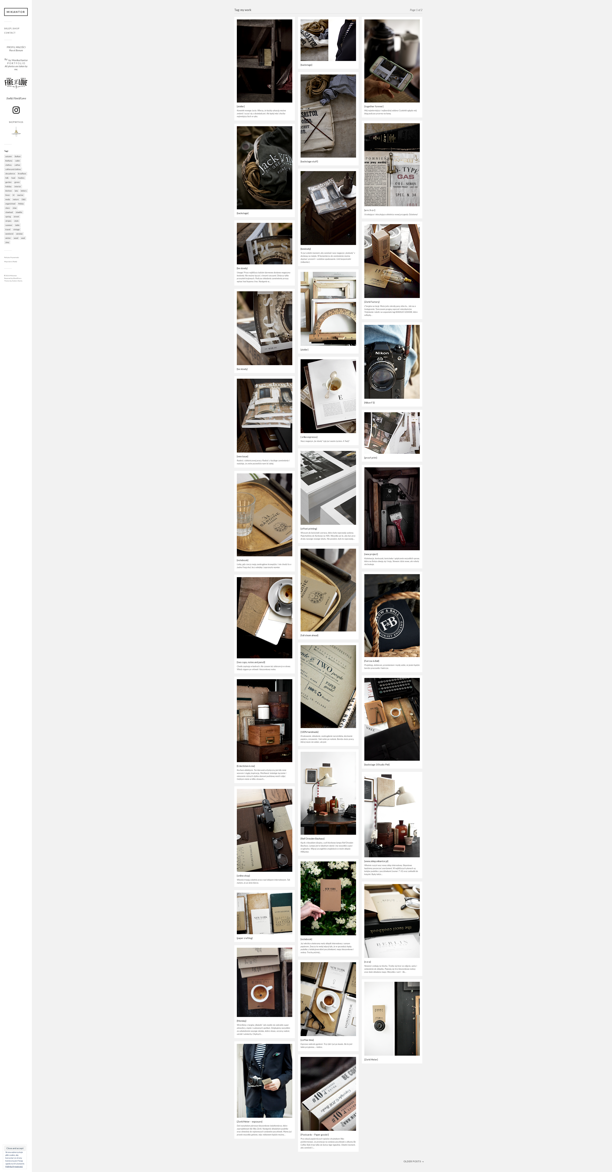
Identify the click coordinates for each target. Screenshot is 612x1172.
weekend (9, 234)
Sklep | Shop (11, 28)
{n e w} (367, 961)
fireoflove (22, 174)
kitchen (8, 191)
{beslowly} (306, 249)
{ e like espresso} (309, 437)
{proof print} (370, 457)
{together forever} (373, 106)
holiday (8, 186)
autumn (8, 156)
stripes (8, 221)
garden (8, 182)
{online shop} (243, 875)
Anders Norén (17, 281)
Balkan (18, 156)
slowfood (9, 212)
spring (8, 217)
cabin (17, 161)
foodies (21, 178)
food (13, 178)
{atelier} (241, 106)
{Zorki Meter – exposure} (249, 1121)
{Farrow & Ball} (371, 661)
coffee (17, 165)
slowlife (19, 212)
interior (18, 186)
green (17, 182)
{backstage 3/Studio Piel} (377, 764)
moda (7, 199)
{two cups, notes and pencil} (251, 662)
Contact (10, 33)
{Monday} (241, 1021)
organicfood (10, 204)
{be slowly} (242, 268)
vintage (16, 229)
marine (20, 195)
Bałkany (8, 161)
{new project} (371, 554)
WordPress (17, 278)
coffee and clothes (13, 169)
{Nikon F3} (369, 402)
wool (23, 238)
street (16, 217)
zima (7, 242)
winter (8, 238)
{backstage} (306, 65)
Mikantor (16, 12)
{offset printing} (309, 528)
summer (8, 225)
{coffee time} (307, 1040)
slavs (7, 208)
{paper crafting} (245, 938)
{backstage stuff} (309, 161)
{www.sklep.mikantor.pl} (376, 861)
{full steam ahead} (309, 635)
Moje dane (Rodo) (10, 261)
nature (16, 199)
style (16, 221)
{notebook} (242, 560)
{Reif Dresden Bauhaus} (312, 838)
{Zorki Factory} (371, 302)
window (19, 234)
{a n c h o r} (369, 210)
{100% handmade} (309, 732)
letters (24, 191)
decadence (10, 174)
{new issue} (242, 456)
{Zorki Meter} (371, 1059)
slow (14, 208)
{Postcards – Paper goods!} (315, 1134)
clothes (8, 165)
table (17, 225)
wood (16, 238)
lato (16, 191)
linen (7, 195)
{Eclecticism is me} (246, 766)
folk (6, 178)
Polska (21, 204)
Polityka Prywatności (11, 257)
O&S (23, 199)
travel (7, 229)
